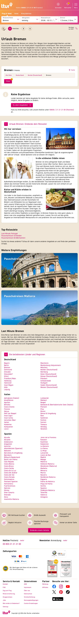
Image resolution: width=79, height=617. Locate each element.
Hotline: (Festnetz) (29, 8)
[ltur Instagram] (61, 588)
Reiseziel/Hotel (8, 18)
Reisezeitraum (45, 18)
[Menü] (65, 551)
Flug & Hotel (7, 14)
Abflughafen (26, 18)
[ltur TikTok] (68, 593)
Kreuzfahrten (26, 14)
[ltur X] (54, 593)
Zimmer (62, 18)
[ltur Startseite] (6, 6)
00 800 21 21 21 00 (12, 544)
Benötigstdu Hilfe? (71, 28)
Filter (8, 81)
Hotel (16, 14)
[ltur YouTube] (68, 588)
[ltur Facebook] (54, 588)
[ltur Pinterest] (61, 593)
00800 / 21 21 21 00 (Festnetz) (62, 110)
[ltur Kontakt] (76, 28)
